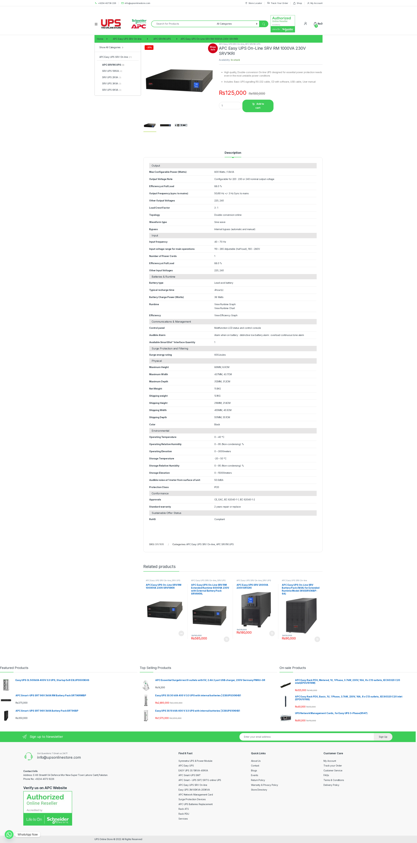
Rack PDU (184, 813)
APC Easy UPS (186, 765)
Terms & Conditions (334, 780)
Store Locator (255, 3)
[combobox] (183, 24)
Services (183, 818)
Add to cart (259, 105)
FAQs (326, 775)
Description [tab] (233, 152)
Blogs (254, 770)
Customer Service (333, 770)
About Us (256, 760)
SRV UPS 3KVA (111, 83)
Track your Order (333, 765)
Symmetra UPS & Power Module (195, 760)
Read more (181, 633)
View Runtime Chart (224, 308)
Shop (299, 3)
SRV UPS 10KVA (112, 71)
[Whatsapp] (9, 834)
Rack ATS (184, 809)
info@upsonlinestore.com (137, 3)
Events (254, 775)
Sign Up (383, 736)
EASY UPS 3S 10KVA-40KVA (193, 770)
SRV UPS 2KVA (111, 77)
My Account (316, 3)
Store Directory (259, 789)
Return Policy (258, 780)
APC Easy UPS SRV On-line (127, 38)
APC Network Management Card (196, 794)
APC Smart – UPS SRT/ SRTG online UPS (200, 780)
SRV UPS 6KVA (111, 89)
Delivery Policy (331, 785)
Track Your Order (279, 3)
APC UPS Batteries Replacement (196, 804)
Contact (255, 765)
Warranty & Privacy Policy (264, 785)
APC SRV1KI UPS (162, 38)
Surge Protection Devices (192, 799)
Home (100, 38)
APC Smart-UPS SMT (190, 775)
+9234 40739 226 (107, 3)
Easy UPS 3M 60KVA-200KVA (194, 789)
